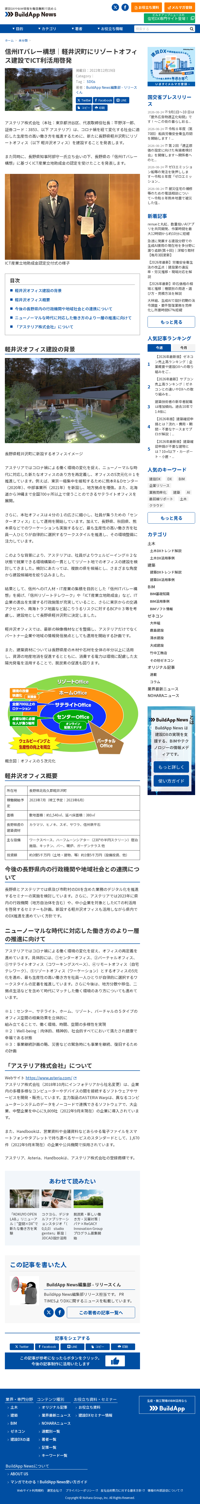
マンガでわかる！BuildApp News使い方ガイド (49, 1481)
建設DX (154, 478)
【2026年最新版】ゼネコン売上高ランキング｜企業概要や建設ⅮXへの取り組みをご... (174, 364)
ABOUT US (19, 1473)
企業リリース (159, 485)
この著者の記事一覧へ (101, 1312)
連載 (153, 674)
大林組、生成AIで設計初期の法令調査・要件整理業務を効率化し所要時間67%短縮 (171, 305)
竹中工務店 (158, 652)
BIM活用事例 (160, 601)
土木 (183, 498)
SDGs (91, 81)
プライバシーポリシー (80, 1490)
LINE (124, 100)
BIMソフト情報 (161, 608)
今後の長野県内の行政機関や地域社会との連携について (63, 309)
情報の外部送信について (164, 1490)
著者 (78, 28)
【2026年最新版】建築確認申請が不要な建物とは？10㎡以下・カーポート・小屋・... (174, 449)
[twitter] (115, 7)
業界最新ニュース (163, 689)
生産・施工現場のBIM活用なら (167, 1400)
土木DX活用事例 (162, 557)
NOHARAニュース (163, 695)
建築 (176, 492)
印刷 (102, 108)
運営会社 (53, 1490)
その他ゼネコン (162, 660)
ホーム (9, 40)
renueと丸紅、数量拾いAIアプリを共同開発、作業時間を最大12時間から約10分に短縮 (171, 229)
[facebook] (125, 7)
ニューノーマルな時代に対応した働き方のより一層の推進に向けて (73, 318)
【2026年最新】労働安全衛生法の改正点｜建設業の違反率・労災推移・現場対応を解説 (170, 269)
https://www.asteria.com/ (49, 1078)
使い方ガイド (171, 781)
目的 (19, 28)
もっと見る (171, 322)
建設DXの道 (20, 1439)
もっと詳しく (171, 767)
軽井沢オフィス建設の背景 (38, 290)
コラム (155, 681)
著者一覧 (49, 1439)
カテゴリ (49, 28)
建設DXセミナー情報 (95, 1415)
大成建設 (157, 645)
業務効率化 (157, 492)
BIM (182, 478)
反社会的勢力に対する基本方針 (121, 1490)
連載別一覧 (51, 1431)
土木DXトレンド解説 (165, 550)
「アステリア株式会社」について (44, 327)
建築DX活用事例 (162, 579)
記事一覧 (49, 1447)
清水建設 (157, 637)
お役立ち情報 (112, 28)
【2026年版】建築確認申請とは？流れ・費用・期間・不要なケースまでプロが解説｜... (174, 426)
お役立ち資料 (89, 1407)
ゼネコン (155, 616)
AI (188, 492)
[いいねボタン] (115, 1361)
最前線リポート (161, 498)
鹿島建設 (157, 630)
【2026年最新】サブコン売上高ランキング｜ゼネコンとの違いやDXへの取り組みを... (174, 386)
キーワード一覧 (54, 1455)
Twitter (86, 100)
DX (169, 478)
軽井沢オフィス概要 (32, 300)
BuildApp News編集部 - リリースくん (106, 90)
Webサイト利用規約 (30, 1490)
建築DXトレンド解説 (165, 572)
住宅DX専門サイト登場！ (168, 17)
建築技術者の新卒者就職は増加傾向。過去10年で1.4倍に (174, 406)
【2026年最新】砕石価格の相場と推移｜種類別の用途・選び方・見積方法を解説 (170, 288)
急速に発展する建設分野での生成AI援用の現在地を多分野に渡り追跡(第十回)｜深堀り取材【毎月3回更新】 (171, 248)
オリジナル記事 (161, 667)
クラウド (156, 505)
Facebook (105, 100)
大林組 (155, 622)
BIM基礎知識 (160, 593)
